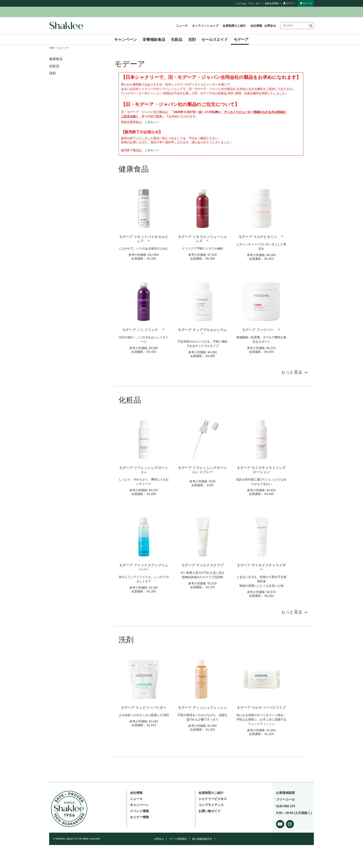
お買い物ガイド (210, 811)
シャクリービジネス (213, 798)
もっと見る (291, 372)
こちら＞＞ (152, 122)
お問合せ (270, 25)
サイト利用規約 (178, 838)
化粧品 (176, 39)
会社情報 (256, 25)
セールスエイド (214, 39)
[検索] (310, 25)
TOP (51, 48)
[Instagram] (290, 823)
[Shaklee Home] (66, 26)
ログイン (290, 3)
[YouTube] (280, 823)
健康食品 (56, 59)
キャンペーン (125, 39)
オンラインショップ (205, 25)
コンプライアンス (211, 805)
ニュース (182, 25)
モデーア (241, 39)
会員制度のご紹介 (234, 25)
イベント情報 (139, 811)
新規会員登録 (272, 3)
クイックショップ (144, 226)
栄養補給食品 (154, 39)
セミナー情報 (139, 817)
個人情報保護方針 (202, 838)
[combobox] (294, 25)
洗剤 (192, 39)
